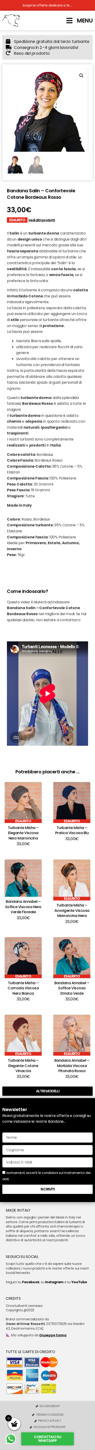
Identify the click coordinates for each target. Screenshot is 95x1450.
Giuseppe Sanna (52, 1335)
